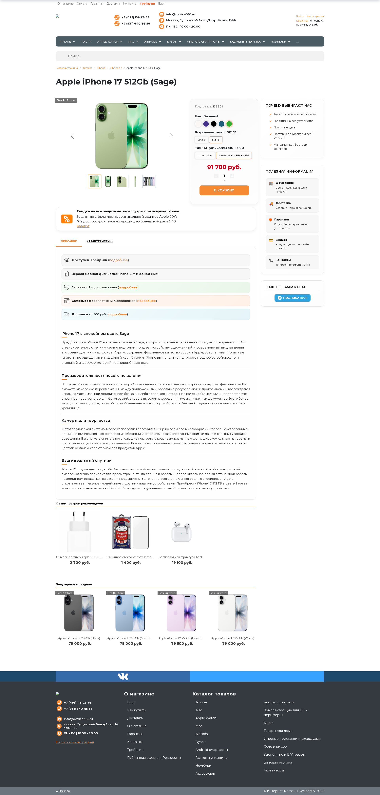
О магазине (65, 3)
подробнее (118, 260)
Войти (300, 16)
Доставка (113, 3)
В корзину (224, 190)
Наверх (64, 791)
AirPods (202, 734)
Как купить (136, 710)
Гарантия (96, 3)
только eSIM (205, 155)
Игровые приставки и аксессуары (292, 739)
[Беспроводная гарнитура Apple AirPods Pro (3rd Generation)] (182, 532)
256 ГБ (201, 139)
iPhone (201, 702)
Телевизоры (274, 770)
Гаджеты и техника (211, 758)
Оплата (82, 3)
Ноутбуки (203, 765)
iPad (199, 710)
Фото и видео (275, 746)
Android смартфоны (212, 750)
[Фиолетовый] (206, 124)
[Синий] (221, 124)
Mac (199, 726)
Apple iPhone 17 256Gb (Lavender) (182, 638)
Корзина (302, 20)
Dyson (200, 742)
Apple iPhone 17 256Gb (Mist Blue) (131, 638)
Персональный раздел (75, 742)
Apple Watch (206, 718)
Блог (161, 3)
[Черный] (214, 124)
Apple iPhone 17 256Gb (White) (232, 638)
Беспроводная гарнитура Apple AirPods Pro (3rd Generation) (201, 557)
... (297, 41)
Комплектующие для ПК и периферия (286, 712)
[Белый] (198, 124)
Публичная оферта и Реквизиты (154, 758)
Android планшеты (279, 702)
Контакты (130, 3)
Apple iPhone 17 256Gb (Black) (79, 638)
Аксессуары (206, 773)
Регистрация (315, 16)
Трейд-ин (147, 3)
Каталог (83, 226)
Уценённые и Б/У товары (284, 754)
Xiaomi (269, 723)
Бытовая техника (278, 762)
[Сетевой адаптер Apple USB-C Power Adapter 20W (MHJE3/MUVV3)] (79, 532)
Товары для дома (278, 731)
